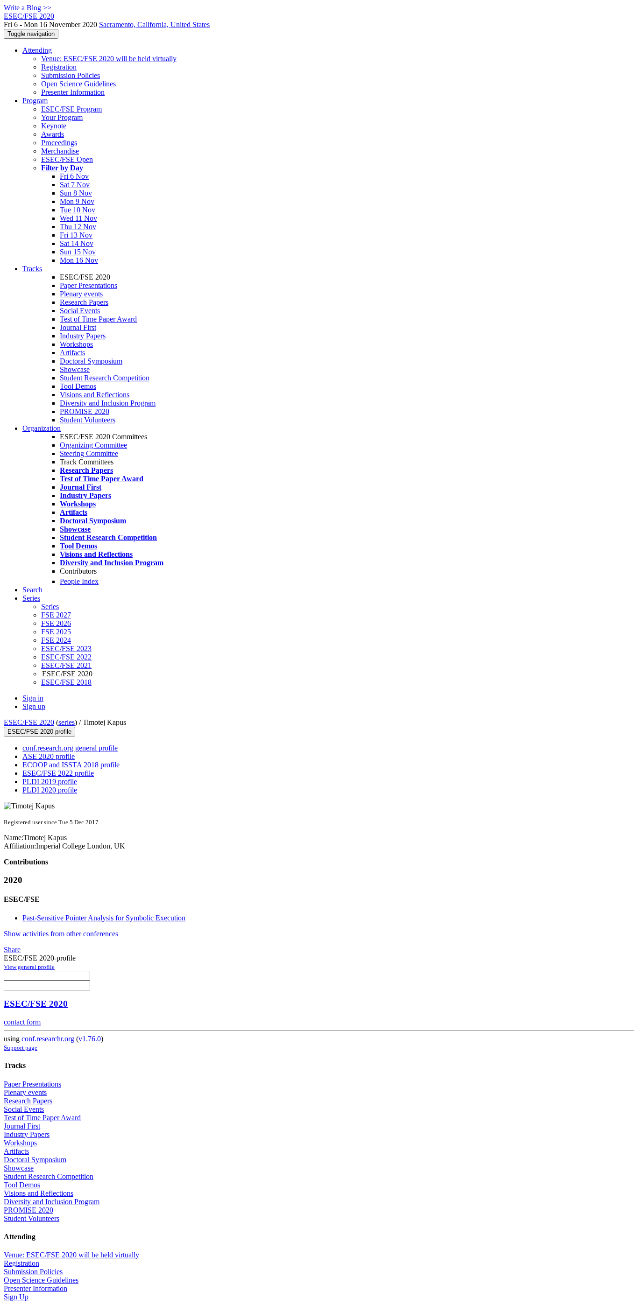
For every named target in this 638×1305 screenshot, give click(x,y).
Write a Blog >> (27, 8)
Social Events (80, 311)
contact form (22, 1022)
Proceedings (59, 143)
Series (50, 606)
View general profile (29, 966)
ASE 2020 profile (48, 756)
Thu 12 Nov (78, 227)
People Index (79, 581)
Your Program (62, 117)
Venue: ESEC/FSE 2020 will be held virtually (109, 59)
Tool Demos (78, 386)
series (66, 722)
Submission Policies (70, 75)
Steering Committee (89, 453)
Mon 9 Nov (77, 201)
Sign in (32, 698)
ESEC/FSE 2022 (66, 657)
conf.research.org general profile (70, 748)
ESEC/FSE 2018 (66, 682)
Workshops (76, 344)
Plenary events (81, 294)
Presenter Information (73, 92)
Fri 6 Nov (74, 176)
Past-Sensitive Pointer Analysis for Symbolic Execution (103, 918)
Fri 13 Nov (76, 235)
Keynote (53, 126)
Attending (37, 50)
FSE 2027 (56, 615)
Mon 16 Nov (79, 260)
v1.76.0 (89, 1039)
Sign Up (16, 1297)
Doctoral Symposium (91, 361)
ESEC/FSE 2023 (66, 648)
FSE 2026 (56, 623)
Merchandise (60, 151)
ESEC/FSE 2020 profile (39, 731)
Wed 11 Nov (78, 218)
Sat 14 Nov (76, 243)
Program (35, 101)
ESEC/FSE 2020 (29, 722)
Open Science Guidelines (78, 84)
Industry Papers (83, 336)
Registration (59, 67)
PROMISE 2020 (84, 411)
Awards (52, 134)
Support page (20, 1047)
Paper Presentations (88, 285)
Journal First (78, 327)
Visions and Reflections (94, 395)
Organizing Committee (93, 445)
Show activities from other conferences (61, 934)
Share (12, 950)
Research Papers (84, 302)
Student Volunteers (87, 420)
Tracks (32, 269)
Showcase (75, 369)
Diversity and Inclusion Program (108, 403)
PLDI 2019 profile (49, 782)
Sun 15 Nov (78, 252)
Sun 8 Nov (76, 193)
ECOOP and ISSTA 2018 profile (71, 765)
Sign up (33, 706)
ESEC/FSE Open (67, 159)
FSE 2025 (56, 632)
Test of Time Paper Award (98, 319)
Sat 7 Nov (75, 185)
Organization (41, 428)
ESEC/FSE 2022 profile (58, 773)
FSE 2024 (56, 640)
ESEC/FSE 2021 (66, 665)
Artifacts (72, 353)
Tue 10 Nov (77, 210)
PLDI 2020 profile (49, 790)
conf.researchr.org (47, 1039)
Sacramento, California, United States (154, 24)
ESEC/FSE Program (71, 109)
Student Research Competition (104, 378)
